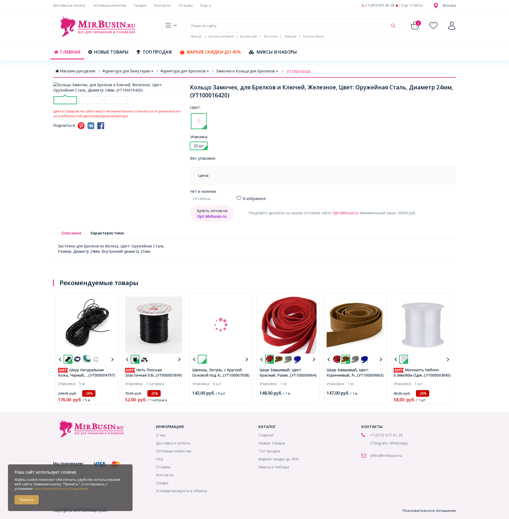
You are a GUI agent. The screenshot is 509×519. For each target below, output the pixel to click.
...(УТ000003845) (436, 375)
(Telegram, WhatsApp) (389, 443)
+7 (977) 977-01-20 (379, 5)
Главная (70, 52)
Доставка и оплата (69, 5)
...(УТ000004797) (100, 375)
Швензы (290, 36)
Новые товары (111, 52)
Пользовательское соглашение (429, 510)
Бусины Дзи (248, 36)
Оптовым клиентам (109, 5)
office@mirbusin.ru (386, 455)
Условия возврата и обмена (181, 490)
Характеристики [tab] (107, 232)
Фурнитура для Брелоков (183, 70)
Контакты (162, 5)
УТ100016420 (298, 71)
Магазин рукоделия (77, 70)
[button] (449, 5)
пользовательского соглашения (60, 488)
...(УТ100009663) (369, 375)
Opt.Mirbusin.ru (345, 212)
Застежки (271, 36)
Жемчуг (196, 36)
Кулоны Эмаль (313, 36)
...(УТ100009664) (302, 375)
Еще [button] (204, 5)
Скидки (140, 5)
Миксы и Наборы (277, 52)
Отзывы (186, 5)
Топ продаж (157, 52)
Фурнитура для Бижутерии (126, 70)
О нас (161, 435)
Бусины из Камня (221, 36)
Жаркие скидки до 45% (213, 52)
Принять (26, 499)
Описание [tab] (71, 232)
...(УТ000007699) (167, 375)
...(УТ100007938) (235, 375)
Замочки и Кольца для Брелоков (245, 70)
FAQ (159, 458)
